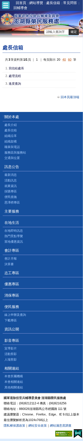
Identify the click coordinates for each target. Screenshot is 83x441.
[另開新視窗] (63, 433)
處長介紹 (10, 125)
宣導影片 (10, 348)
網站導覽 (36, 3)
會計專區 (11, 250)
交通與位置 (12, 158)
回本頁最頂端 (70, 97)
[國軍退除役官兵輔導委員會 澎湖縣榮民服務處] (30, 19)
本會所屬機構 (13, 376)
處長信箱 (53, 3)
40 (64, 59)
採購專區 (10, 191)
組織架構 (10, 141)
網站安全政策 (37, 425)
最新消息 (10, 174)
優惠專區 (11, 284)
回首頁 (21, 3)
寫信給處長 (16, 68)
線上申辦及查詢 (15, 314)
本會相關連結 (13, 381)
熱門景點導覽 (13, 236)
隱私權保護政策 (14, 425)
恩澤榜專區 (12, 202)
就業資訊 (10, 186)
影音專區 (11, 340)
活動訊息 (10, 180)
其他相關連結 (13, 387)
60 (69, 59)
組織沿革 (10, 135)
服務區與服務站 (15, 152)
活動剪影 (10, 354)
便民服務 (11, 307)
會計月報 (10, 258)
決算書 (9, 264)
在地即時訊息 (13, 230)
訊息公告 (11, 167)
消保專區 (11, 295)
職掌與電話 (12, 147)
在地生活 (11, 223)
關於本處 (11, 117)
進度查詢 (15, 83)
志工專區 (11, 273)
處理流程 (15, 76)
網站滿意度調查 (60, 425)
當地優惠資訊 (13, 241)
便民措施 (10, 197)
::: (4, 116)
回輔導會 (20, 8)
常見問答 (70, 3)
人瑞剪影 (10, 359)
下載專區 (10, 320)
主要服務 (11, 211)
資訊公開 (11, 329)
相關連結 (11, 368)
